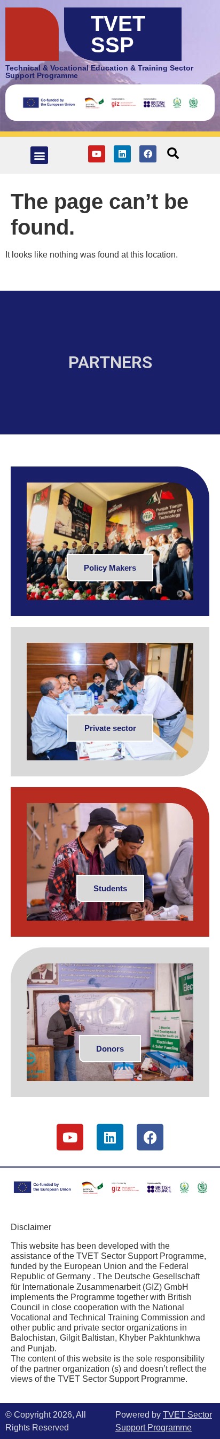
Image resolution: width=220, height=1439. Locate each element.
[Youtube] (96, 153)
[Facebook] (147, 153)
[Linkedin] (122, 153)
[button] (39, 155)
